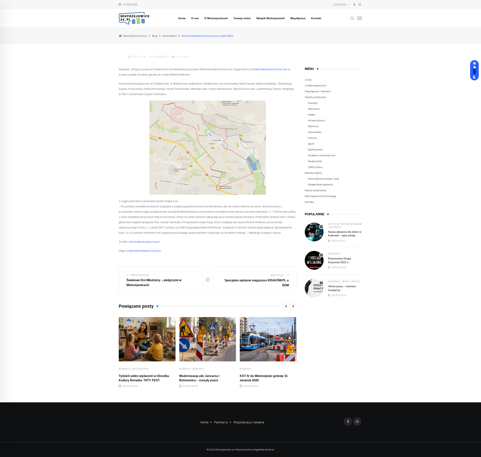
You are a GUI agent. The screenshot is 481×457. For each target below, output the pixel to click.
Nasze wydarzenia (315, 190)
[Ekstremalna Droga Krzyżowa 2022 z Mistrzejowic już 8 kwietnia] (314, 260)
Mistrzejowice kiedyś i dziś (323, 178)
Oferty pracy (315, 167)
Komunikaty (315, 132)
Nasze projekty (313, 172)
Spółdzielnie (315, 149)
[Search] (352, 17)
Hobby (311, 114)
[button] (286, 306)
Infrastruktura (316, 120)
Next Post (277, 275)
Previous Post (140, 275)
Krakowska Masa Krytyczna (269, 69)
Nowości (125, 368)
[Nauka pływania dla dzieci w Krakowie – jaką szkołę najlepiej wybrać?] (314, 232)
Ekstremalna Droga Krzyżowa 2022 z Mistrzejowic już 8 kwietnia (343, 262)
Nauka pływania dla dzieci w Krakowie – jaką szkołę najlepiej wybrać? (344, 235)
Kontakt (316, 18)
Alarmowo (313, 108)
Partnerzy (221, 422)
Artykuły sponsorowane (345, 224)
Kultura (312, 138)
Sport (311, 143)
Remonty (199, 368)
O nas (195, 18)
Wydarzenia (140, 368)
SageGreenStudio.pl (264, 449)
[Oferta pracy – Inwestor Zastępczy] (314, 288)
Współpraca (298, 18)
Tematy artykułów (315, 97)
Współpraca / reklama (317, 91)
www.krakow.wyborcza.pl (144, 241)
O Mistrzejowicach (216, 18)
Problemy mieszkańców (321, 155)
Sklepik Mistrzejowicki (270, 18)
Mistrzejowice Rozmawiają (320, 196)
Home (182, 18)
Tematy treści (242, 18)
